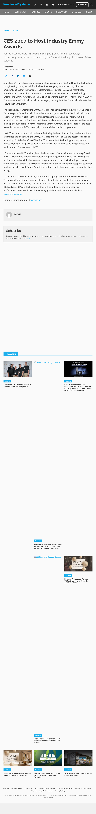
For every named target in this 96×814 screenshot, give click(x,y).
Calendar (77, 12)
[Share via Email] (30, 76)
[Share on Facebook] (12, 76)
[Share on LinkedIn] (18, 76)
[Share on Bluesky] (24, 76)
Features (35, 12)
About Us (6, 789)
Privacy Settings (60, 791)
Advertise (41, 789)
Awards (7, 381)
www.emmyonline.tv (14, 193)
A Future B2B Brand (17, 789)
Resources (62, 12)
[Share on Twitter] (6, 76)
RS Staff (9, 67)
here (28, 238)
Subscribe (82, 4)
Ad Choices (87, 789)
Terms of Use (78, 789)
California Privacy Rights (64, 789)
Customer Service (66, 4)
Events (48, 12)
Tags (35, 789)
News (6, 12)
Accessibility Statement (46, 791)
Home (6, 31)
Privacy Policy (50, 789)
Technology (20, 12)
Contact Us (28, 789)
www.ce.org (36, 199)
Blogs (89, 12)
